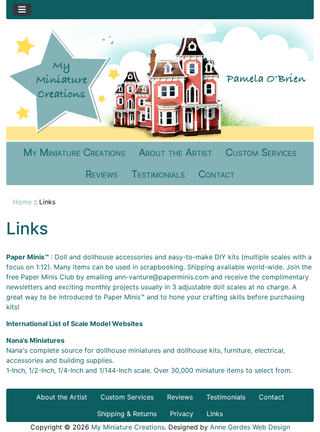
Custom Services (261, 152)
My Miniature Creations (74, 152)
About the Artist (175, 152)
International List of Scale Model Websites (74, 323)
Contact (216, 174)
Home (22, 202)
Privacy (181, 413)
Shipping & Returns (127, 413)
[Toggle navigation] (22, 9)
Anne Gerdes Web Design (250, 427)
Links (215, 413)
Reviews (101, 174)
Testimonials (158, 174)
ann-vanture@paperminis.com (162, 277)
